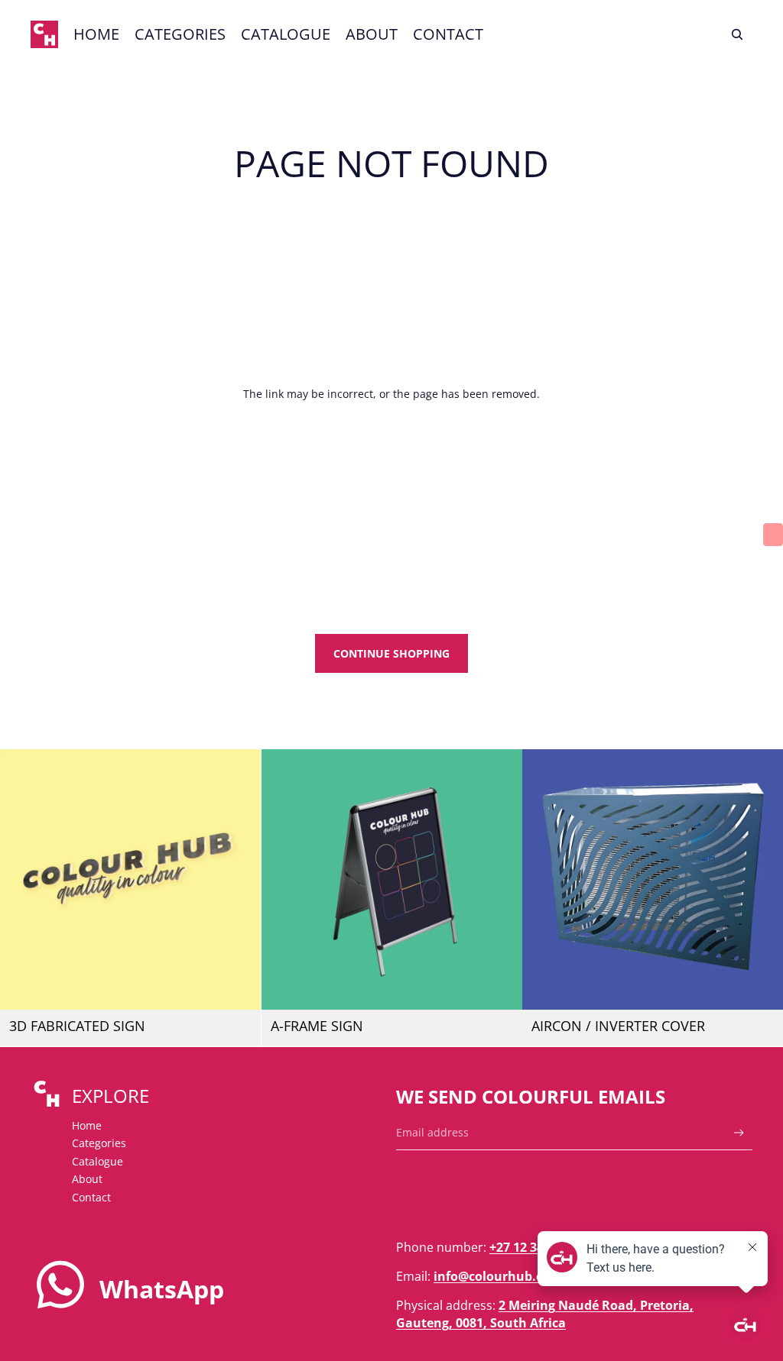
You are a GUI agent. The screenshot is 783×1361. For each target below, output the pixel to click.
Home (87, 1125)
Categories (99, 1143)
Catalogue (97, 1161)
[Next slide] (238, 880)
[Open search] (737, 34)
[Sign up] (739, 1133)
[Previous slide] (23, 880)
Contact (91, 1197)
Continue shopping (391, 653)
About (87, 1179)
